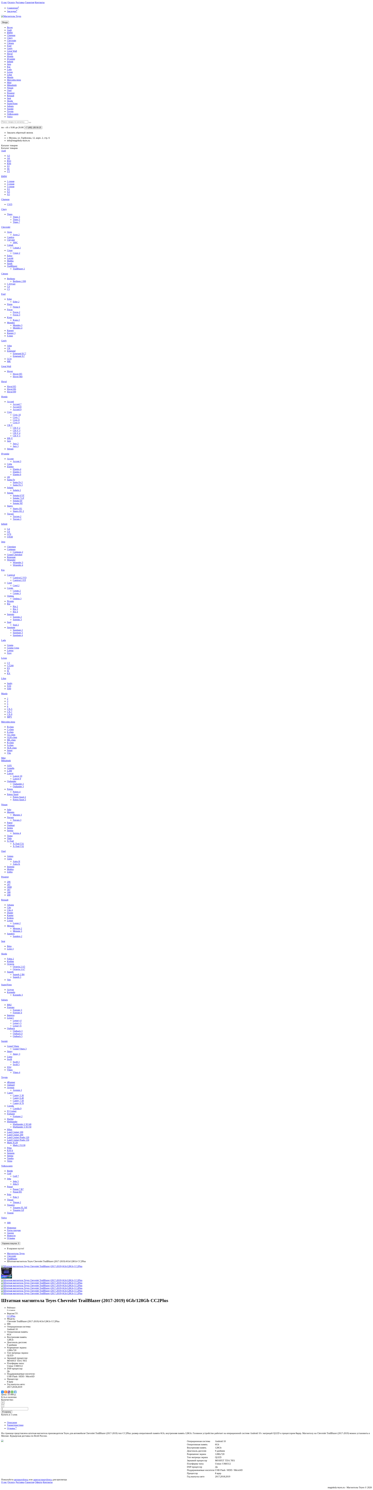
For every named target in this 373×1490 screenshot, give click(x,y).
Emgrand (11, 351)
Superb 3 (17, 977)
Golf (9, 1173)
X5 (8, 194)
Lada (9, 69)
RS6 (9, 163)
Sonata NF (18, 503)
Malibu (10, 261)
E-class (10, 732)
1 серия (10, 181)
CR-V (10, 425)
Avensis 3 (17, 1090)
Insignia (10, 866)
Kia (8, 67)
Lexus (10, 72)
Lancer (10, 773)
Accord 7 (17, 404)
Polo (9, 1194)
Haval (10, 53)
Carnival (11, 575)
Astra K (16, 864)
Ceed (9, 583)
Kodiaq (10, 961)
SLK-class (12, 748)
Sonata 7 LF (18, 498)
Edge (9, 299)
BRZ (9, 1005)
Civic (9, 412)
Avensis (10, 1087)
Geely (10, 48)
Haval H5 (11, 386)
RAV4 (10, 1150)
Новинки (11, 1227)
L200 (9, 771)
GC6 (9, 359)
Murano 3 (17, 815)
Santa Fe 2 (18, 482)
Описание (12, 1422)
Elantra (10, 466)
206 (8, 882)
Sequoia (10, 1153)
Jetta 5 (16, 1181)
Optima (10, 596)
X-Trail (10, 841)
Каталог (9, 148)
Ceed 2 (16, 585)
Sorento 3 (17, 619)
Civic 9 (16, 422)
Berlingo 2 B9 (19, 281)
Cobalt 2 (17, 248)
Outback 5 (17, 1036)
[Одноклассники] (5, 1392)
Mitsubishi (12, 85)
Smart (9, 750)
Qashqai (11, 825)
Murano (10, 812)
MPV (9, 717)
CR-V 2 (16, 428)
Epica (9, 255)
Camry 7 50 (18, 1100)
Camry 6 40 (18, 1098)
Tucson (10, 514)
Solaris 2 (17, 490)
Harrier (10, 1119)
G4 (8, 529)
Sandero (11, 933)
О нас (4, 2)
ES (8, 668)
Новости (11, 1235)
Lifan (9, 74)
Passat (10, 1186)
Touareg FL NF (20, 1207)
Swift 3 (16, 1062)
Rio (8, 604)
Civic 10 (17, 414)
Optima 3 (17, 598)
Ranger (10, 330)
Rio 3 (15, 609)
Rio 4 (15, 611)
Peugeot (10, 93)
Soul (9, 622)
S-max (10, 336)
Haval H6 (11, 389)
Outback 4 (17, 1033)
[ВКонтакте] (2, 1392)
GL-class (11, 734)
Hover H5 (17, 374)
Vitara (10, 1070)
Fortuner (11, 1114)
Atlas (9, 345)
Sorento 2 (17, 617)
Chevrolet (11, 40)
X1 (8, 189)
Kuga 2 (16, 320)
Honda (10, 56)
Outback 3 (17, 1031)
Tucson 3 (17, 519)
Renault (10, 95)
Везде (10, 27)
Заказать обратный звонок (20, 132)
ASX (9, 765)
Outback (11, 1028)
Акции (10, 1233)
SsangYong (12, 103)
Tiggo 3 (16, 217)
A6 (8, 158)
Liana (9, 1056)
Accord (10, 401)
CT (8, 663)
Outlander (11, 781)
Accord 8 (17, 407)
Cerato (10, 588)
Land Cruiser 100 (15, 1132)
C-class (10, 729)
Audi (9, 30)
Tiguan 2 (17, 1202)
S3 (8, 166)
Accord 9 (17, 409)
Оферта (38, 1482)
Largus (10, 650)
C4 (8, 286)
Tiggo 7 (16, 222)
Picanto (10, 601)
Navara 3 (17, 820)
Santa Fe (11, 479)
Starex (10, 506)
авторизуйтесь (21, 1479)
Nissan (10, 88)
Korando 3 (18, 995)
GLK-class (12, 737)
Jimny (10, 1051)
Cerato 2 (17, 590)
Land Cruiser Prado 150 (18, 1140)
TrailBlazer (12, 266)
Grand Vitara (13, 1046)
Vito (9, 753)
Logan (10, 920)
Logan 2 (17, 923)
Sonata (10, 493)
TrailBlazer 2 (19, 268)
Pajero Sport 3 (19, 799)
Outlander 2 (18, 784)
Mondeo (11, 322)
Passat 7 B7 (18, 1189)
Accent (10, 458)
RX (8, 673)
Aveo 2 (16, 234)
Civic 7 (16, 417)
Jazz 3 (16, 446)
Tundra (10, 1158)
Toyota (10, 111)
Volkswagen (12, 114)
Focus (10, 309)
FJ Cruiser (11, 1111)
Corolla (10, 1106)
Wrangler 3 (18, 562)
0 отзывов (11, 1310)
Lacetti (10, 258)
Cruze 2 (16, 253)
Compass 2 (18, 552)
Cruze (10, 250)
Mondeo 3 (17, 325)
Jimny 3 (16, 1054)
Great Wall (12, 51)
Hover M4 (17, 376)
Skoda (10, 101)
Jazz (9, 441)
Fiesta (9, 304)
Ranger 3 (11, 333)
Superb (10, 972)
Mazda (10, 77)
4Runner (11, 1082)
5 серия (10, 186)
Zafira (10, 872)
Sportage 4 (18, 635)
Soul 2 (16, 625)
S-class (10, 745)
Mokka (10, 869)
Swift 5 (16, 1064)
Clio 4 (10, 910)
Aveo (9, 232)
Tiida (9, 838)
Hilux (9, 1129)
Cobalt (10, 245)
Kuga (9, 317)
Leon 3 (10, 949)
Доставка (19, 2)
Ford (9, 46)
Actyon (10, 989)
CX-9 (9, 714)
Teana (10, 836)
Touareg (11, 1205)
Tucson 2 (17, 516)
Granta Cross (13, 648)
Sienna (10, 1155)
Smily (9, 683)
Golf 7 (16, 1176)
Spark (9, 263)
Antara (10, 856)
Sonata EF (17, 500)
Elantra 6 (17, 474)
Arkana (10, 905)
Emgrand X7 (19, 356)
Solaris (10, 487)
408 (8, 895)
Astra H (16, 861)
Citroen (10, 43)
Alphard (11, 1085)
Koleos (10, 918)
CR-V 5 (16, 435)
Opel (9, 90)
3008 (9, 887)
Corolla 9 (17, 1108)
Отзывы (11, 1238)
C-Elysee (11, 284)
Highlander (12, 1121)
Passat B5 (17, 1192)
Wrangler (11, 560)
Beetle (10, 1171)
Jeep (9, 64)
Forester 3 (17, 1010)
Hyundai (11, 59)
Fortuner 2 (17, 1116)
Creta (9, 464)
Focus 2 (16, 312)
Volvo (10, 116)
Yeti (9, 979)
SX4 (9, 1067)
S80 (9, 1222)
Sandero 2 (17, 936)
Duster (10, 912)
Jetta (9, 1178)
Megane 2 (17, 928)
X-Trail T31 (18, 843)
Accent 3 (17, 461)
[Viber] (9, 1392)
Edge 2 (16, 301)
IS (8, 671)
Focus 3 (16, 315)
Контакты (40, 2)
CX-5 (9, 709)
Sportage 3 (18, 632)
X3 (8, 192)
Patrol (9, 822)
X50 (9, 686)
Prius (9, 1148)
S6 (8, 169)
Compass (11, 549)
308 (8, 892)
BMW (10, 32)
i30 (8, 477)
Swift (9, 1059)
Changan (11, 35)
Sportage (11, 627)
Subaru (10, 106)
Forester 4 (17, 1012)
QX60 (10, 537)
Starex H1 (17, 508)
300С (15, 242)
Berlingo (11, 278)
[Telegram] (15, 1392)
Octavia (10, 964)
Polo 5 (16, 1197)
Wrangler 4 (18, 565)
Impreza (10, 1015)
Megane (10, 926)
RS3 (9, 161)
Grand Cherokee (14, 554)
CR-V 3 (16, 430)
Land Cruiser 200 (15, 1134)
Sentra (10, 828)
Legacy (10, 1018)
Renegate (11, 557)
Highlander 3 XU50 (22, 1127)
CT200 (10, 665)
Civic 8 (16, 420)
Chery (10, 38)
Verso (9, 1161)
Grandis (10, 768)
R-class (10, 742)
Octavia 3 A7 (19, 969)
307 (8, 889)
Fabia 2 (10, 958)
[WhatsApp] (12, 1392)
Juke (9, 809)
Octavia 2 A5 (19, 966)
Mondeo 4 (17, 328)
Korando (11, 992)
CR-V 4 (16, 433)
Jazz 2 (16, 443)
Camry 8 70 (18, 1103)
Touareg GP (18, 1210)
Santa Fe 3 (18, 485)
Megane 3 (17, 931)
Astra (9, 859)
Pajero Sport (12, 794)
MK (9, 361)
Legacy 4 (17, 1020)
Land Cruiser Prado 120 (18, 1137)
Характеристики (15, 1425)
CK (8, 348)
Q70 (9, 534)
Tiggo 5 (16, 219)
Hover (10, 371)
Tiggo (9, 214)
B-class (10, 727)
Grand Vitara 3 (20, 1049)
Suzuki (10, 109)
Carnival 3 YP (19, 580)
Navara (10, 817)
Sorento (10, 614)
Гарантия (29, 2)
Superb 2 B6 (18, 974)
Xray (9, 653)
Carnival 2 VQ (20, 577)
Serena (10, 830)
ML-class (11, 740)
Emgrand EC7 (19, 353)
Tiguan (10, 1199)
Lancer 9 (17, 778)
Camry (10, 1093)
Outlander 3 (18, 786)
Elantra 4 (17, 469)
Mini (9, 82)
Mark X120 (12, 1142)
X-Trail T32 (18, 846)
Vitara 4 (16, 1072)
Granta (10, 645)
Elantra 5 (17, 472)
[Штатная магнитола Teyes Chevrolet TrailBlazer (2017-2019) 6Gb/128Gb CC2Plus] (41, 1266)
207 (8, 884)
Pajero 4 (16, 792)
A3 (8, 155)
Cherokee (11, 546)
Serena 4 (17, 833)
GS (8, 531)
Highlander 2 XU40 (22, 1124)
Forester (10, 1007)
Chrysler (11, 240)
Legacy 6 (17, 1026)
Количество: (7, 1400)
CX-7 (9, 711)
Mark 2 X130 (19, 1145)
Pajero (10, 789)
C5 (8, 289)
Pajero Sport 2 (19, 797)
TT (8, 171)
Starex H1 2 (18, 511)
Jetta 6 (16, 1184)
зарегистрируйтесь (42, 1479)
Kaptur (10, 915)
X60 (9, 688)
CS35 (9, 204)
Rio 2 (15, 606)
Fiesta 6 (16, 307)
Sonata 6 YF (18, 495)
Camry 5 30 (18, 1095)
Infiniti (10, 61)
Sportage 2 (18, 630)
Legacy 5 (17, 1023)
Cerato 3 (17, 593)
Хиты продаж (14, 1230)
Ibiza (9, 946)
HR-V (10, 438)
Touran (10, 1213)
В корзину (6, 1412)
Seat (9, 98)
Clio (9, 907)
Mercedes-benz (14, 80)
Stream (10, 449)
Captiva (10, 237)
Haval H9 (11, 391)
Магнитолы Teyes (16, 1253)
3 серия (10, 184)
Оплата (11, 2)
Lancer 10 (17, 776)
